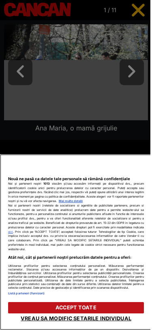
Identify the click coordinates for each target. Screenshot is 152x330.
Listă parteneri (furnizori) (26, 293)
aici (10, 232)
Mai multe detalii (71, 201)
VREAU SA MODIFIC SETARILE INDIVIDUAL (76, 318)
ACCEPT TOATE (76, 307)
